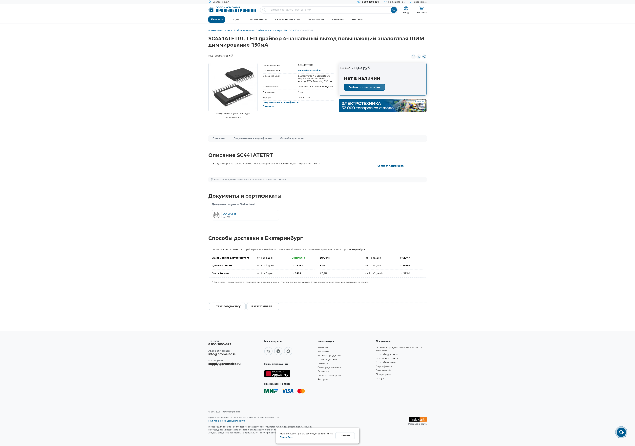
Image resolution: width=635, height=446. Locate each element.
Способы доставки (292, 138)
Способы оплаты (386, 362)
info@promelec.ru (222, 354)
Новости (323, 348)
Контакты (323, 351)
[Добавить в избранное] (413, 56)
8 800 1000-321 (219, 344)
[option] (233, 87)
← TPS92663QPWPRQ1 (227, 306)
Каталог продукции (329, 355)
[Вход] (406, 8)
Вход (406, 12)
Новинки (323, 363)
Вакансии (323, 371)
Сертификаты (384, 366)
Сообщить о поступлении (364, 87)
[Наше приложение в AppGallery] (289, 374)
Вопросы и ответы (387, 358)
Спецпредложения (329, 367)
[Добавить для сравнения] (418, 56)
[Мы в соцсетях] (268, 351)
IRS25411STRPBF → (263, 306)
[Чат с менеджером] (621, 432)
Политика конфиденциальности (226, 420)
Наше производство (330, 375)
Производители (327, 359)
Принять (345, 435)
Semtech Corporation (309, 71)
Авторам (323, 379)
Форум (380, 378)
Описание (268, 106)
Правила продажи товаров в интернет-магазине (400, 349)
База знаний (383, 370)
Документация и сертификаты (280, 102)
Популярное (383, 374)
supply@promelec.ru (224, 364)
